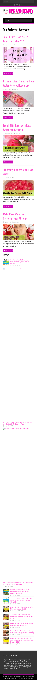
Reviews (17, 45)
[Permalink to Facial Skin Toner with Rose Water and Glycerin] (18, 151)
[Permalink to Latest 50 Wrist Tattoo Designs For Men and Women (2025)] (6, 612)
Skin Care (18, 133)
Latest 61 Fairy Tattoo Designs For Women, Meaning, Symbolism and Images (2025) (21, 640)
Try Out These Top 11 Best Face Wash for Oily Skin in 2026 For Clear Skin (21, 600)
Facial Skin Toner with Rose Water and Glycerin (17, 127)
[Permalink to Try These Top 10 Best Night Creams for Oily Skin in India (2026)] (6, 264)
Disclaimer (29, 676)
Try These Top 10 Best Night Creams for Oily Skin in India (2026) (19, 261)
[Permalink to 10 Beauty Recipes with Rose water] (18, 195)
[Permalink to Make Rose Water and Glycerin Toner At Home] (18, 240)
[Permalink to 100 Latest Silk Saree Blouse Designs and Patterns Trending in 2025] (6, 619)
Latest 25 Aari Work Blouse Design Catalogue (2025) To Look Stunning (22, 632)
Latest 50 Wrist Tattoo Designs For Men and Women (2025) (21, 608)
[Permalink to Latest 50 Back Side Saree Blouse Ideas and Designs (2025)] (6, 628)
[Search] (32, 1)
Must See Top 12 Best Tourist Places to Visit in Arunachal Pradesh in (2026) (20, 591)
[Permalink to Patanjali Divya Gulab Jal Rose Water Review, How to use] (18, 107)
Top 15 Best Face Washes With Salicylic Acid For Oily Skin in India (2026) (18, 583)
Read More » (8, 73)
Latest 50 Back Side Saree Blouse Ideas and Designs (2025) (21, 624)
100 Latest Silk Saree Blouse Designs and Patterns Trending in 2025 (21, 616)
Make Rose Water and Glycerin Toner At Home (15, 216)
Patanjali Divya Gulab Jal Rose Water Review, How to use (18, 83)
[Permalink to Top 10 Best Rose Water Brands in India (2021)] (18, 62)
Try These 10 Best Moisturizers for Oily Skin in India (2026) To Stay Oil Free (18, 423)
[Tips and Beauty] (18, 12)
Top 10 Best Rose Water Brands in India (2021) (15, 39)
